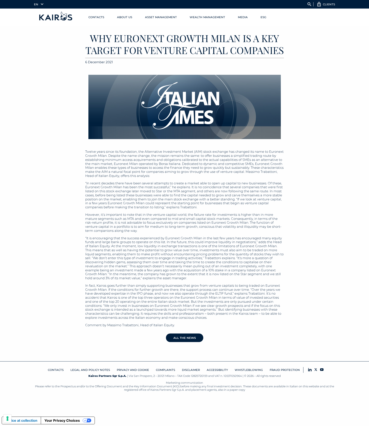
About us (124, 17)
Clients (329, 4)
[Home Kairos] (56, 17)
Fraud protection (285, 370)
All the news (184, 337)
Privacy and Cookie (133, 370)
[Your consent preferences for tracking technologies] (7, 418)
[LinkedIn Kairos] (310, 370)
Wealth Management (207, 17)
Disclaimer (191, 370)
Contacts (96, 17)
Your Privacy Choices (62, 420)
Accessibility (217, 370)
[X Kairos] (316, 370)
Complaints (165, 370)
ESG (263, 17)
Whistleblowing (249, 370)
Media (243, 17)
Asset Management (161, 17)
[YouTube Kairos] (322, 370)
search (309, 4)
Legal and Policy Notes (90, 370)
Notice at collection (21, 420)
